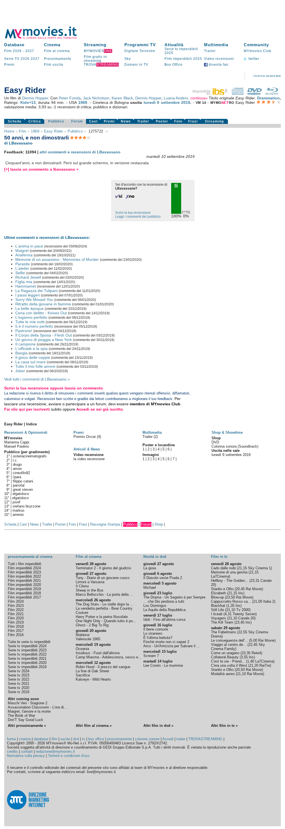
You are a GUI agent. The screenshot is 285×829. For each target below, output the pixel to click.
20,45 (240, 589)
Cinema (52, 44)
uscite (65, 739)
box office (96, 739)
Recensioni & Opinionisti (25, 432)
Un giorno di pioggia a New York (43, 339)
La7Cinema (220, 576)
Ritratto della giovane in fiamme (43, 304)
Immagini (150, 455)
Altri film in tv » (224, 725)
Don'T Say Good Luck (25, 720)
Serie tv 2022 (18, 679)
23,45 (239, 622)
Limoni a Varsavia (90, 582)
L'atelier (22, 268)
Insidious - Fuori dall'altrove (98, 653)
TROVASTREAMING (205, 739)
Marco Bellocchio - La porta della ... (104, 594)
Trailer (210, 51)
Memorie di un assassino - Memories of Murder (57, 259)
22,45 (253, 644)
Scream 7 (151, 656)
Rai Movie (254, 589)
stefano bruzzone (26, 506)
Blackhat (218, 606)
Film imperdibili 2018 (24, 593)
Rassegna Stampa (105, 524)
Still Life (217, 610)
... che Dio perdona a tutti (163, 601)
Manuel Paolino (16, 446)
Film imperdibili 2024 (24, 568)
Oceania (82, 649)
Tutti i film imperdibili (24, 564)
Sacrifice (83, 675)
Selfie (20, 273)
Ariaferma (24, 255)
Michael (149, 587)
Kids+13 (28, 102)
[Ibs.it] (210, 93)
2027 (29, 51)
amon (17, 469)
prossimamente (119, 739)
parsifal (18, 485)
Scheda (14, 121)
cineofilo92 (21, 473)
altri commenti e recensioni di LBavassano (80, 152)
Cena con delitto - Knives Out (41, 313)
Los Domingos (154, 606)
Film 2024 (16, 601)
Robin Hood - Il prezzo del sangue (103, 667)
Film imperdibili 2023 (24, 572)
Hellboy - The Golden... (229, 580)
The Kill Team (222, 622)
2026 (25, 59)
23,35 (246, 653)
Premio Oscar (85, 437)
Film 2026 (13, 51)
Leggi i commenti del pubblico (138, 217)
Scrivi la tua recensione (133, 213)
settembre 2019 (175, 102)
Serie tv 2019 (18, 692)
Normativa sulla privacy (26, 756)
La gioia (149, 568)
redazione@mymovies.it (55, 751)
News (126, 121)
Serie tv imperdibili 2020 (27, 663)
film (22, 131)
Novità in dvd (154, 557)
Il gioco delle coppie (32, 357)
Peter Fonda (70, 98)
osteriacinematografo (29, 456)
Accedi (167, 739)
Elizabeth (218, 593)
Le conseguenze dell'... (229, 640)
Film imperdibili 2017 (24, 597)
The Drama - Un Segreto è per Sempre (174, 597)
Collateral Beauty (225, 657)
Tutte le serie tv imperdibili (29, 642)
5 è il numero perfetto (34, 326)
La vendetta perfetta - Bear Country (104, 608)
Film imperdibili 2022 (24, 576)
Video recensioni (219, 59)
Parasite (22, 264)
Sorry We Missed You (34, 299)
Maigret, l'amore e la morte (29, 711)
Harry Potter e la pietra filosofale (102, 617)
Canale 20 (246, 618)
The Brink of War (21, 715)
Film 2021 (16, 614)
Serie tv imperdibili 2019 (27, 667)
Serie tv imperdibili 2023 (27, 650)
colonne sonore (147, 739)
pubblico (75, 131)
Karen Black (122, 98)
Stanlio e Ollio (222, 589)
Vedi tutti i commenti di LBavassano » (37, 379)
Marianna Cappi (16, 442)
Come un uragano (225, 653)
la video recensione (89, 459)
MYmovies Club (257, 51)
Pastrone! (23, 330)
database (41, 739)
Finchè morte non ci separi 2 (166, 642)
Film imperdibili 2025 (183, 59)
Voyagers (218, 618)
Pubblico (56, 121)
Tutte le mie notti (30, 322)
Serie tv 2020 (18, 688)
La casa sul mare (30, 362)
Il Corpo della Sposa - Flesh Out (43, 335)
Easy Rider (53, 131)
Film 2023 (16, 606)
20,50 (240, 670)
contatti (27, 751)
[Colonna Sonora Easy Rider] (238, 93)
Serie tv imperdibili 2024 (27, 646)
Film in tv (219, 557)
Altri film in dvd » (158, 725)
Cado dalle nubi (223, 568)
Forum (77, 121)
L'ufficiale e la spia (31, 348)
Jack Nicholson (96, 98)
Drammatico (268, 98)
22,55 (242, 632)
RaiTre (264, 665)
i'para (17, 477)
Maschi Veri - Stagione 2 (27, 703)
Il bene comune (155, 629)
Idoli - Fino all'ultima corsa (164, 619)
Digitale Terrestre (139, 51)
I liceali (216, 614)
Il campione (25, 344)
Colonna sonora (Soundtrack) (235, 446)
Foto (178, 121)
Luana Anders (176, 98)
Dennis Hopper (35, 98)
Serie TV (11, 59)
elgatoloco (21, 494)
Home (9, 131)
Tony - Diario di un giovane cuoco (102, 578)
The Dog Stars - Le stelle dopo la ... (104, 604)
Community (256, 44)
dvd (76, 739)
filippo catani (23, 481)
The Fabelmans (223, 632)
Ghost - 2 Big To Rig (92, 625)
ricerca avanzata (267, 75)
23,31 (254, 580)
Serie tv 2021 (18, 683)
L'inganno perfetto (31, 317)
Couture (82, 612)
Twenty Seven (244, 614)
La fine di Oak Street (92, 671)
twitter (253, 59)
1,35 (230, 606)
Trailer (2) (150, 437)
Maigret (22, 250)
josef (16, 502)
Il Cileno (82, 586)
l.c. (15, 460)
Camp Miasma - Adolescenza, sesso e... (108, 657)
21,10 (230, 610)
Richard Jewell (28, 277)
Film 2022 (16, 610)
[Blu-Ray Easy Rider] (272, 93)
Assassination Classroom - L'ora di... (37, 707)
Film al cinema (57, 51)
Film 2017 (16, 631)
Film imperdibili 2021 (24, 580)
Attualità (173, 44)
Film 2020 (16, 618)
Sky (127, 59)
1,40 (250, 661)
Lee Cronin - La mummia (163, 665)
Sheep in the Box (90, 590)
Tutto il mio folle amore (35, 366)
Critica (34, 121)
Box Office (173, 65)
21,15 (242, 568)
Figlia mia (23, 281)
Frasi (193, 121)
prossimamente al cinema (30, 557)
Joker (20, 371)
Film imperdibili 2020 (24, 585)
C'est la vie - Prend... (228, 661)
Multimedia (216, 44)
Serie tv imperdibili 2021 (27, 658)
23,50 (230, 597)
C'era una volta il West (229, 665)
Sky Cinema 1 (259, 568)
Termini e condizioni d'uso (68, 756)
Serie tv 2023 (18, 675)
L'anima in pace (29, 246)
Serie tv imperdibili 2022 (27, 654)
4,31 (228, 614)
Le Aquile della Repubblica (164, 610)
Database (14, 44)
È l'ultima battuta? (157, 638)
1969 (82, 102)
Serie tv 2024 (18, 671)
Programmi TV (140, 44)
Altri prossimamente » (27, 725)
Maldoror (83, 635)
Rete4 (256, 653)
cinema (25, 739)
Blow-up (217, 597)
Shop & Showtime (227, 432)
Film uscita (53, 65)
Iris (240, 593)
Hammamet (25, 286)
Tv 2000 (242, 610)
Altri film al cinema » (94, 725)
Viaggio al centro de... (228, 644)
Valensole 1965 (88, 639)
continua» (199, 98)
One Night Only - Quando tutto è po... (106, 621)
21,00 (257, 601)
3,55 (244, 657)
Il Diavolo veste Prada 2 (162, 578)
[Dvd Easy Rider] (254, 93)
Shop (158, 524)
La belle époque (29, 308)
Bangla (21, 353)
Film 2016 (16, 635)
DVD (215, 442)
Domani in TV (136, 65)
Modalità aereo (223, 674)
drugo (17, 464)
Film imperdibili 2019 (24, 589)
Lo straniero (152, 633)
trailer (180, 739)
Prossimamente (57, 59)
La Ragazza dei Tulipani (36, 290)
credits (12, 751)
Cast (93, 121)
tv (83, 739)
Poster (162, 121)
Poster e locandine (158, 445)
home (11, 739)
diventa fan (218, 65)
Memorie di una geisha (229, 572)
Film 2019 (16, 622)
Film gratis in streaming (95, 59)
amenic (18, 514)
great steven (23, 489)
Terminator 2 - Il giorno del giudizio (103, 568)
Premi (9, 65)
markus (18, 510)
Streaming (95, 44)
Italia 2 (268, 601)
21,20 (253, 665)
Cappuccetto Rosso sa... (231, 601)
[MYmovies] (46, 38)
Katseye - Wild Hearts (93, 679)
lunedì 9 (151, 102)
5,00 (253, 640)
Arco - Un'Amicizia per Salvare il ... (171, 646)
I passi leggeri (27, 295)
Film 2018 (16, 626)
